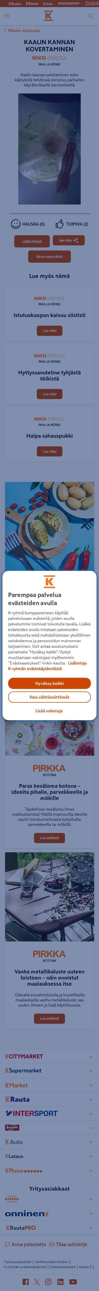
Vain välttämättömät (49, 697)
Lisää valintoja (49, 711)
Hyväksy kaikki (49, 683)
